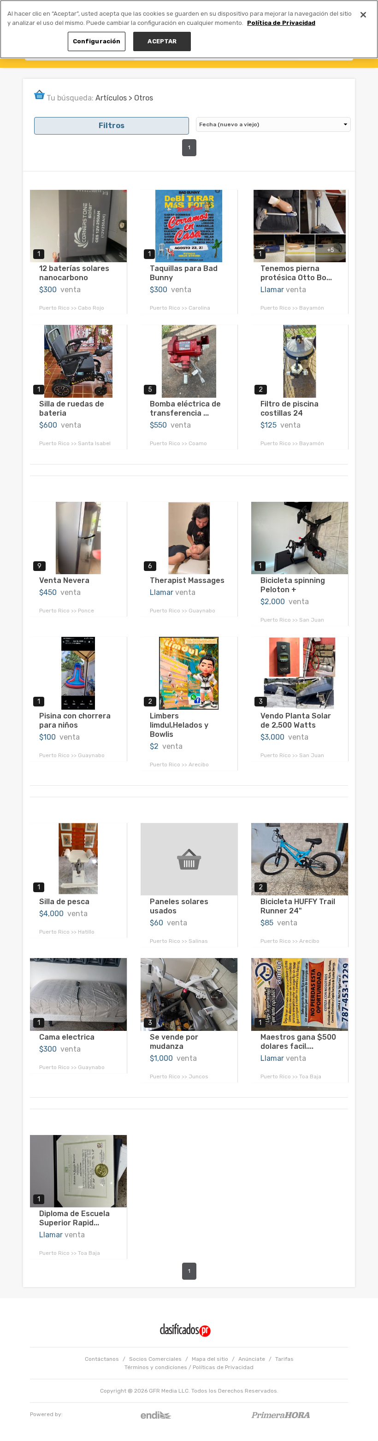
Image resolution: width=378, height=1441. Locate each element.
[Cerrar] (363, 15)
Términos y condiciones (155, 1367)
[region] (189, 29)
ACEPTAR (162, 41)
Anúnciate (251, 1359)
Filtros (111, 125)
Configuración (97, 41)
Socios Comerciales (155, 1359)
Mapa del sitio (210, 1359)
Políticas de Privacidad (223, 1367)
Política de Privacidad (281, 22)
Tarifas (284, 1359)
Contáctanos (102, 1359)
